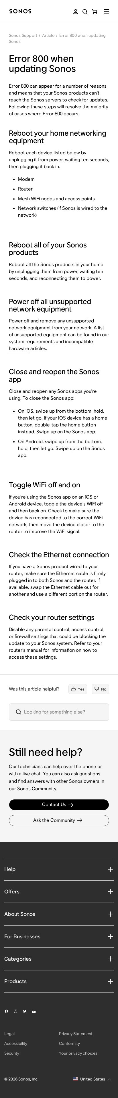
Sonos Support (23, 35)
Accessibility (15, 1043)
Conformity (69, 1043)
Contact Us (54, 804)
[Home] (20, 11)
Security (11, 1053)
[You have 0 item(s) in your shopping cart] (94, 11)
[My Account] (75, 11)
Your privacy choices (78, 1053)
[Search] (84, 11)
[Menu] (106, 11)
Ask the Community (54, 820)
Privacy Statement (76, 1033)
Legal (9, 1033)
